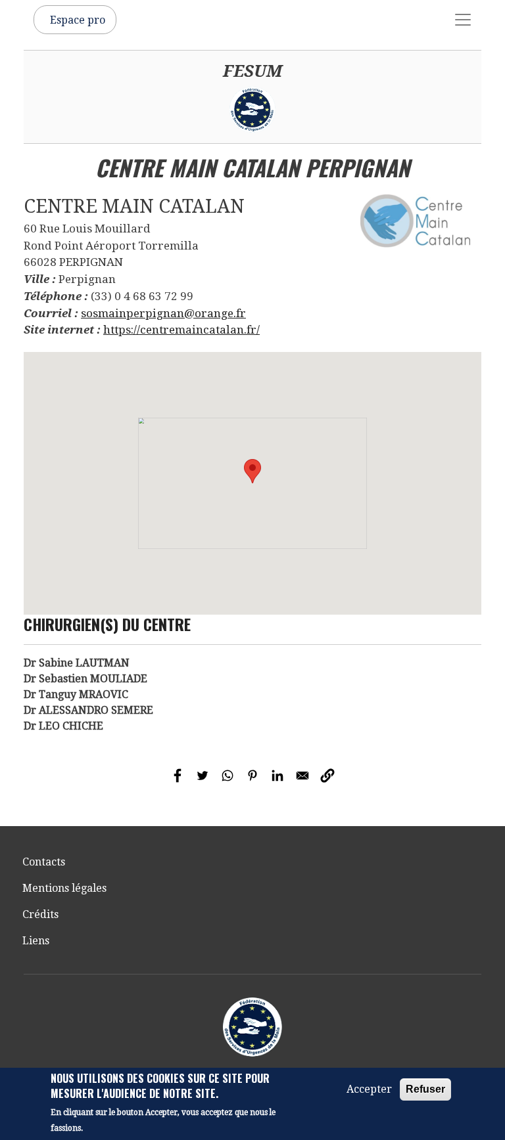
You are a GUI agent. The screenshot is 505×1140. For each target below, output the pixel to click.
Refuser (425, 1089)
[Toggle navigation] (463, 20)
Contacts (43, 862)
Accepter (369, 1089)
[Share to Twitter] (202, 775)
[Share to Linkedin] (277, 775)
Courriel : (51, 313)
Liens (35, 940)
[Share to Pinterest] (252, 775)
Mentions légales (64, 888)
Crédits (40, 914)
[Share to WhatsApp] (227, 775)
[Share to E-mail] (302, 775)
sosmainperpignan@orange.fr (163, 313)
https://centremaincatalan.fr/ (181, 329)
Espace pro (77, 20)
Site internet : (62, 329)
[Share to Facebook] (177, 775)
